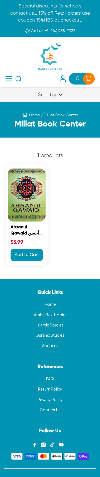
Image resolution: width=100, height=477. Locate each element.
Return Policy (50, 388)
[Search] (18, 78)
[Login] (62, 78)
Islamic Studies (50, 324)
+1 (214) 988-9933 (53, 31)
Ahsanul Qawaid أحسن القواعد (25, 231)
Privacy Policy (50, 399)
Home (34, 115)
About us (50, 345)
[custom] (34, 445)
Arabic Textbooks (50, 314)
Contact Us (50, 409)
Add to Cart (27, 255)
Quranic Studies (50, 335)
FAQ (50, 378)
